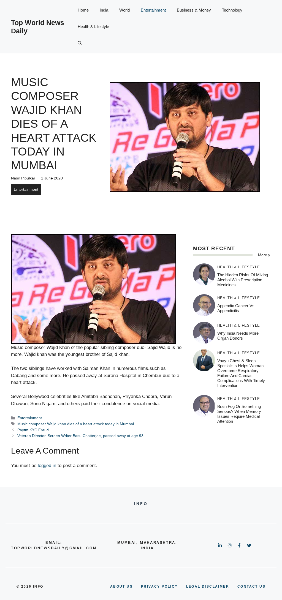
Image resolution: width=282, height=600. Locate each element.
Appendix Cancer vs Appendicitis (235, 308)
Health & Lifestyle (93, 26)
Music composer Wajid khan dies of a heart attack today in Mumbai (75, 424)
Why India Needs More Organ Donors (238, 335)
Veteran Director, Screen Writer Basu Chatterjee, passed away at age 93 (80, 435)
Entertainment (153, 10)
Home (83, 10)
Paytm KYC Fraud (33, 430)
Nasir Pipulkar (23, 178)
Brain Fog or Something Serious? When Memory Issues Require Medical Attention (239, 414)
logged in (47, 465)
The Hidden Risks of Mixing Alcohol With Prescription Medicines (242, 279)
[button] (79, 43)
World (124, 10)
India (104, 10)
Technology (232, 10)
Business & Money (194, 10)
